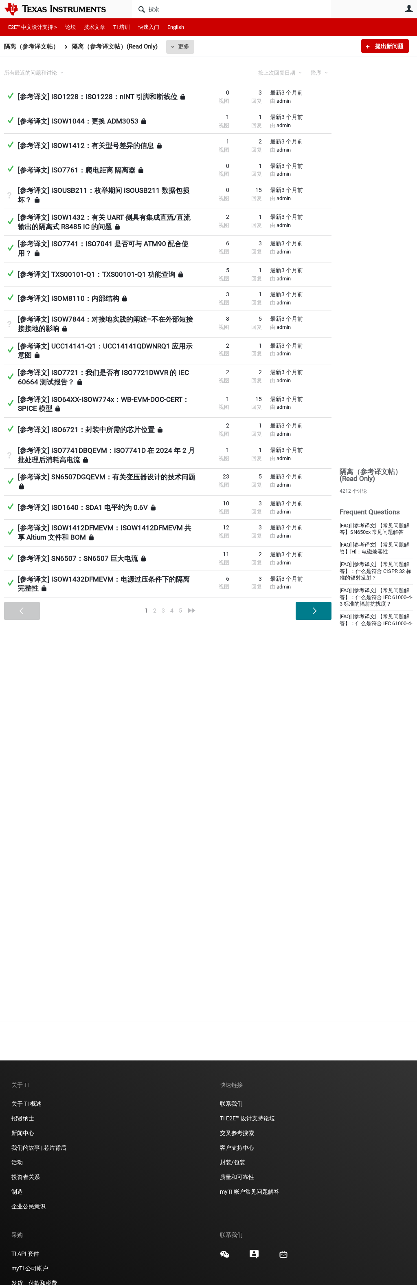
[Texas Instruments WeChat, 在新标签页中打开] (225, 1257)
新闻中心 (22, 1133)
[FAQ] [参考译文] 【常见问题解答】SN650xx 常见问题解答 (374, 529)
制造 (17, 1191)
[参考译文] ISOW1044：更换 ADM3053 (78, 121)
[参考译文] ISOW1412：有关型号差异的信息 (86, 145)
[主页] (61, 8)
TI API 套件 (25, 1253)
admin (284, 101)
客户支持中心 (237, 1147)
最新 (286, 92)
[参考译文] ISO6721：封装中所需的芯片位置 (86, 429)
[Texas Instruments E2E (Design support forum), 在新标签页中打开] (254, 1257)
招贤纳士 (22, 1118)
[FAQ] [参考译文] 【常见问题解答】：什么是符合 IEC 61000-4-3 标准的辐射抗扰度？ (376, 597)
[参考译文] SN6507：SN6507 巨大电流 (78, 558)
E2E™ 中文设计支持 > (32, 27)
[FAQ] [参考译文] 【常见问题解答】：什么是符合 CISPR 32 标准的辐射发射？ (375, 571)
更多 (183, 46)
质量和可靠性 (237, 1177)
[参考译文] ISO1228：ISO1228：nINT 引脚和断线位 (98, 97)
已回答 (10, 95)
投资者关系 (25, 1177)
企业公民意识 (28, 1206)
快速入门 (148, 27)
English (175, 27)
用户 (409, 8)
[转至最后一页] (192, 610)
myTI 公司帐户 (29, 1268)
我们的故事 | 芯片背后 (38, 1147)
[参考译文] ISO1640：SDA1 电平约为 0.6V (83, 507)
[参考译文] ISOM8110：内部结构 (68, 298)
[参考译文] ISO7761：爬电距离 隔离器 (77, 169)
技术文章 (94, 27)
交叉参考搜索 (237, 1133)
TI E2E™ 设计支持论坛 (247, 1118)
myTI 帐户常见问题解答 (249, 1191)
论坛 (70, 27)
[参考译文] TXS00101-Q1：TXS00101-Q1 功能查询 (97, 274)
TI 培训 (121, 27)
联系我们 (231, 1103)
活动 (17, 1162)
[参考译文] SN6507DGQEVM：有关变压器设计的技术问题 (106, 477)
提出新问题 (389, 46)
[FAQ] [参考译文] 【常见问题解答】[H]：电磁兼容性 (374, 548)
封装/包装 (232, 1162)
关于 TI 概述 (26, 1103)
